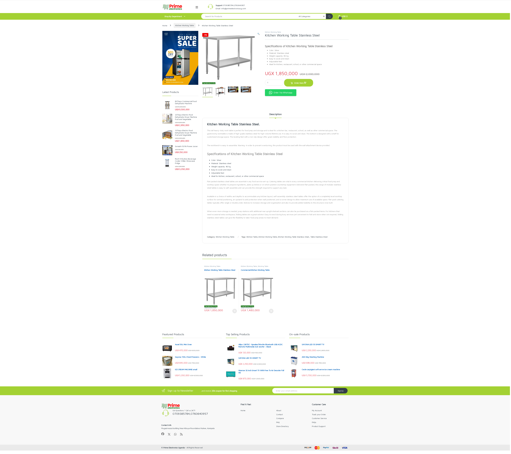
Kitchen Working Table (184, 25)
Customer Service (319, 418)
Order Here (299, 83)
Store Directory (282, 426)
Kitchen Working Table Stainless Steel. (293, 237)
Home (164, 25)
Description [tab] (275, 114)
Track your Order (319, 414)
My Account (317, 410)
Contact (279, 414)
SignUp (341, 391)
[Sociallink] (162, 433)
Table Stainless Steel (318, 237)
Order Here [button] (233, 311)
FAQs (314, 422)
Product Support (318, 426)
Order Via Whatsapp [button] (283, 92)
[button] (258, 33)
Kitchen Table (252, 237)
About (278, 410)
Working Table (263, 266)
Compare (280, 418)
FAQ (278, 422)
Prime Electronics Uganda (174, 447)
